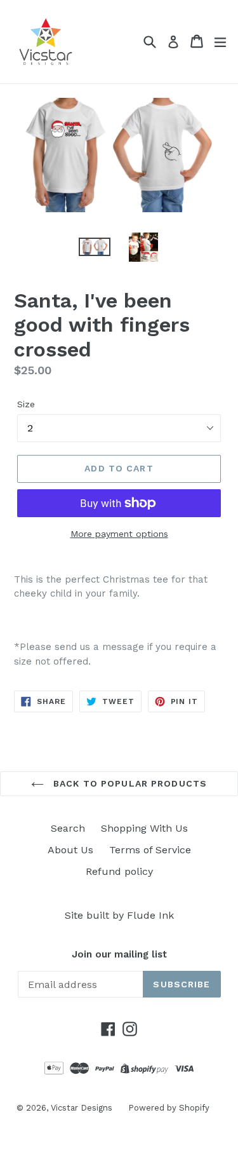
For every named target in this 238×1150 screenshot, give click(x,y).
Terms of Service (150, 850)
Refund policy (119, 871)
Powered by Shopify (168, 1108)
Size (26, 404)
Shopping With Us (144, 828)
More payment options (119, 534)
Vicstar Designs (81, 1108)
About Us (70, 850)
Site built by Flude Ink (119, 915)
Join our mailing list (119, 954)
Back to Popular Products (128, 783)
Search (68, 828)
